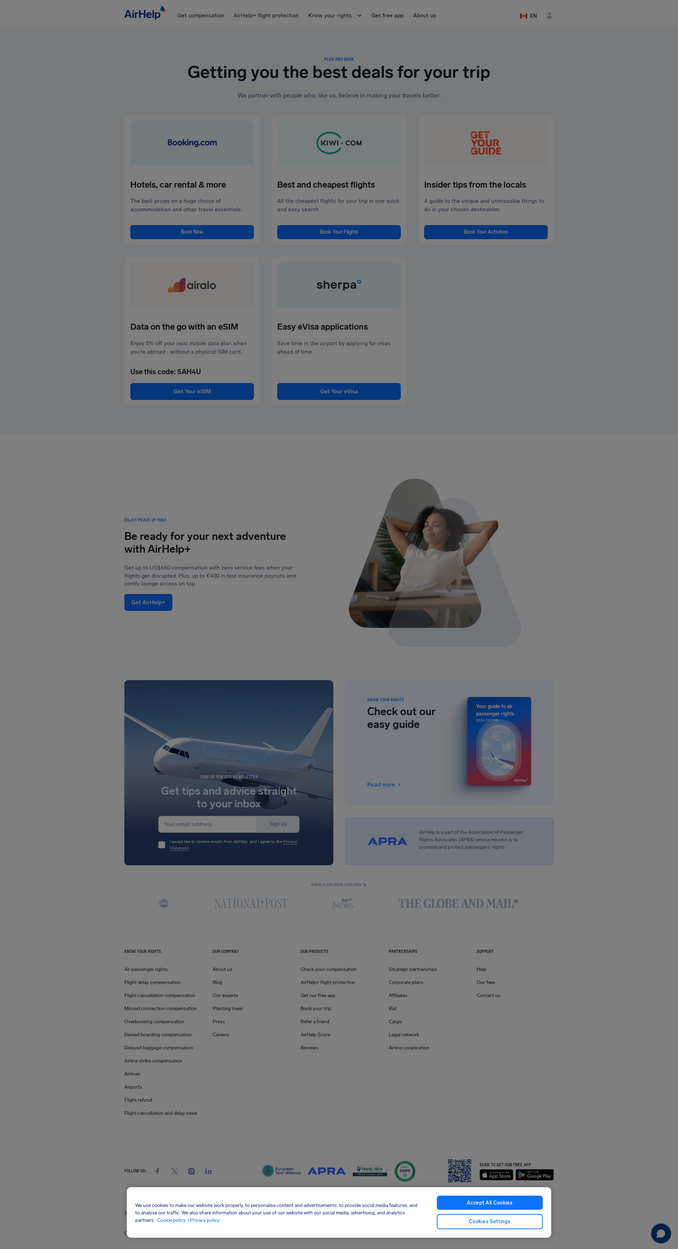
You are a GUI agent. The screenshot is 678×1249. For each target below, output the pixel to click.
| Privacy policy (203, 1220)
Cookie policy (171, 1220)
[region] (339, 1212)
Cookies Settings (489, 1222)
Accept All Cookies (490, 1203)
